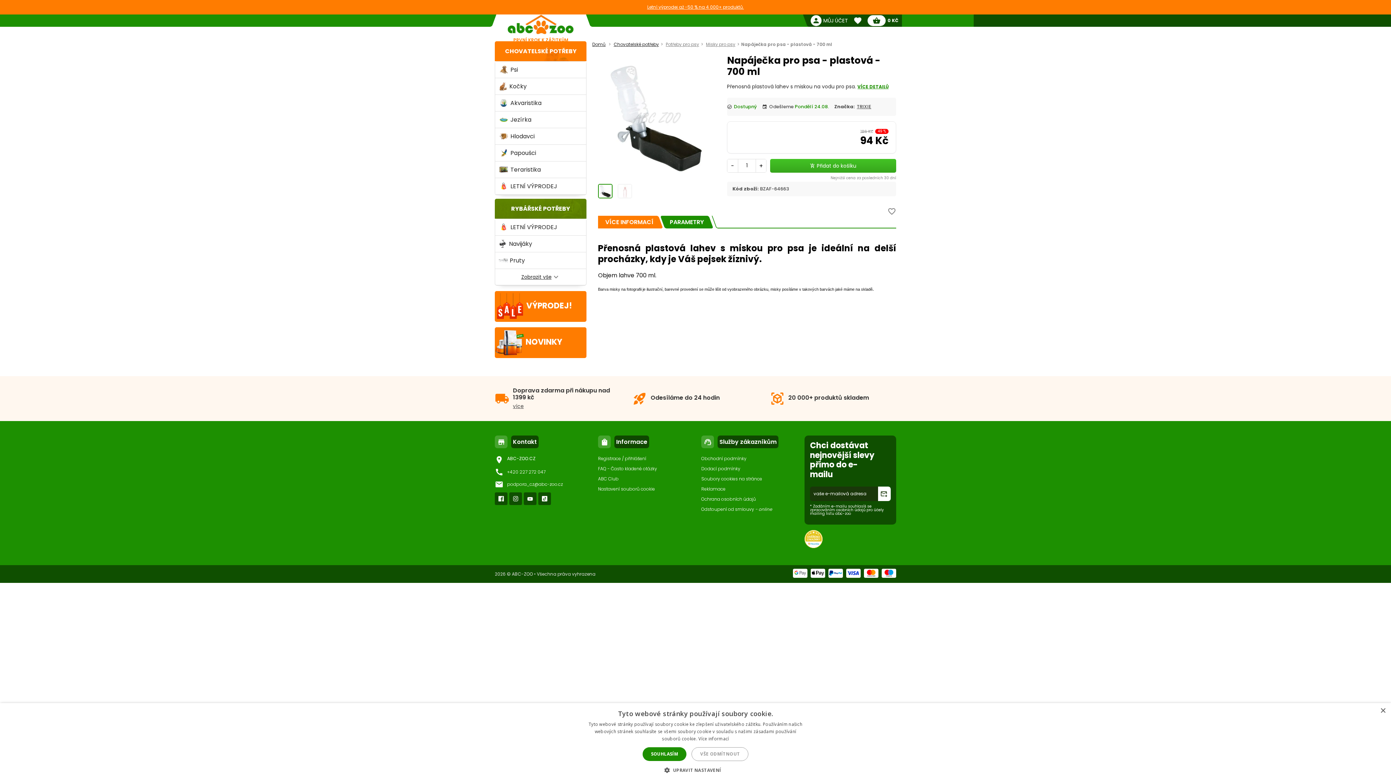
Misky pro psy (720, 44)
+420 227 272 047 (526, 472)
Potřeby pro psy (682, 44)
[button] (695, 769)
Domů (599, 44)
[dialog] (695, 742)
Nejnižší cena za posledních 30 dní (863, 178)
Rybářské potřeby (540, 209)
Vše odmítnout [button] (720, 754)
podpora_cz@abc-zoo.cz (535, 484)
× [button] (1383, 711)
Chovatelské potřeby (541, 51)
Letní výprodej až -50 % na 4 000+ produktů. (695, 7)
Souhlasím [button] (664, 754)
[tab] (629, 222)
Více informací (713, 739)
